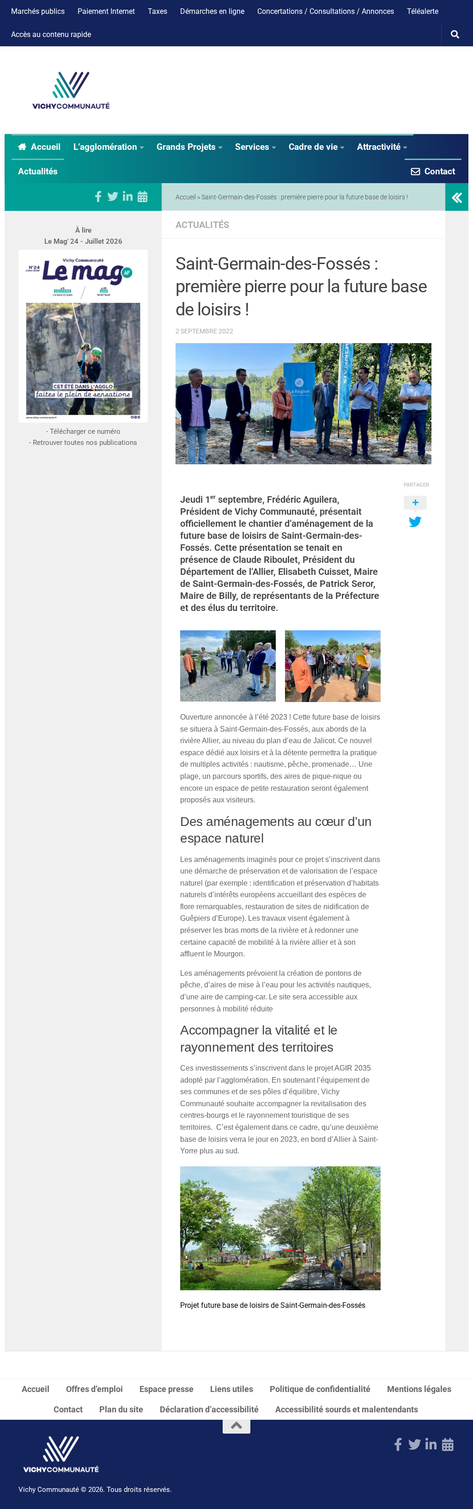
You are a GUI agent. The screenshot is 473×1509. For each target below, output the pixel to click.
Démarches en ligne (212, 11)
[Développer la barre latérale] (456, 197)
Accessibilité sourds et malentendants (347, 1409)
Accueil (46, 147)
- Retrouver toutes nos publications (83, 442)
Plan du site (121, 1409)
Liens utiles (231, 1389)
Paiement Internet (106, 11)
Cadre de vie (313, 147)
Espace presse (166, 1389)
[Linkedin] (127, 196)
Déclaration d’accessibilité (209, 1409)
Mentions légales (419, 1389)
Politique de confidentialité (320, 1389)
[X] (112, 196)
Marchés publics (38, 11)
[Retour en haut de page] (236, 1427)
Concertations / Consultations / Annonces (325, 11)
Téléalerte (422, 11)
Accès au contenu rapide (51, 34)
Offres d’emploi (94, 1389)
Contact (439, 171)
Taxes (157, 11)
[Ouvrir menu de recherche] (455, 34)
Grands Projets (186, 147)
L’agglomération (105, 147)
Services (252, 147)
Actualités (38, 171)
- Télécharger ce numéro (83, 431)
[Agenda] (142, 196)
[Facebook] (97, 196)
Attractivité (378, 147)
